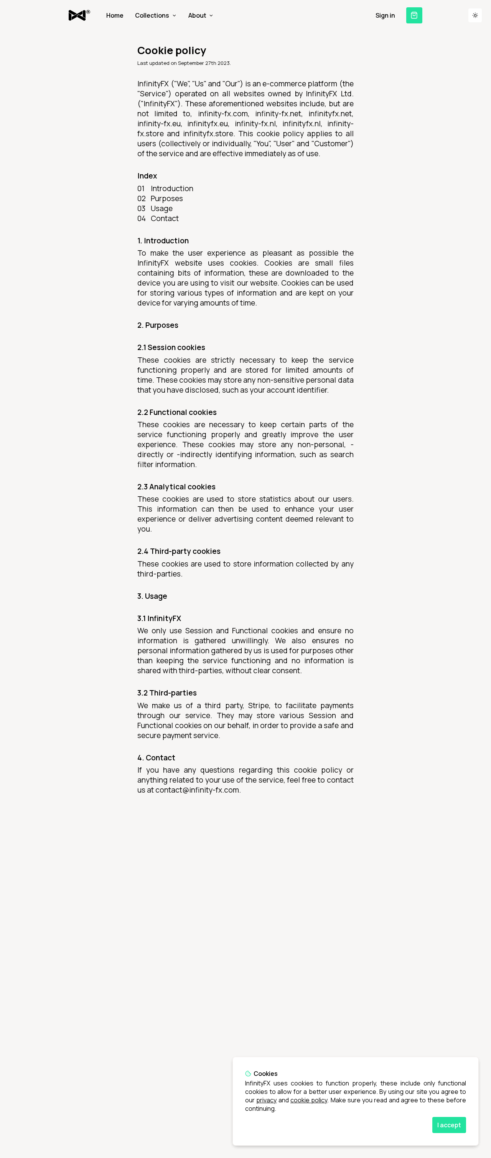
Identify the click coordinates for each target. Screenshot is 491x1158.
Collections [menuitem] (152, 15)
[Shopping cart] (414, 15)
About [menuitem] (197, 15)
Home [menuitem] (115, 15)
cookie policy (308, 1100)
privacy (266, 1100)
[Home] (79, 15)
